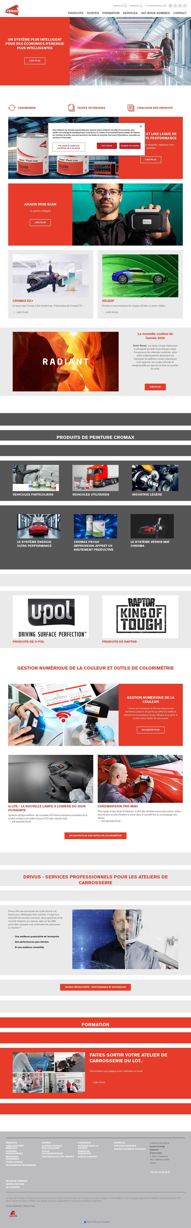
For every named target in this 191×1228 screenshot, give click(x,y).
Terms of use (29, 1206)
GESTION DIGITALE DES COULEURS (52, 1147)
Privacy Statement (14, 1206)
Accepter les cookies (130, 146)
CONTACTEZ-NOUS (159, 1143)
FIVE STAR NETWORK (125, 1146)
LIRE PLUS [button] (34, 60)
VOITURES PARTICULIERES (14, 1152)
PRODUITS (75, 13)
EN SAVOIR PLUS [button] (151, 730)
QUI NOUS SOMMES (155, 13)
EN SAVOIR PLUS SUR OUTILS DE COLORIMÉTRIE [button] (95, 835)
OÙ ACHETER (13, 1187)
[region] (96, 139)
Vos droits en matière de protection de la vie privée (68, 147)
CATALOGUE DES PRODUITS (15, 1147)
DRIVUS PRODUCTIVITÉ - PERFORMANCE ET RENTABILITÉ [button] (95, 987)
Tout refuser (107, 146)
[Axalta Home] (11, 11)
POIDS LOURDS (14, 1162)
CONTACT (180, 13)
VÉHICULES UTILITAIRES (12, 1158)
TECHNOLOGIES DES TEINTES (58, 1157)
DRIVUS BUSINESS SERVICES (130, 1149)
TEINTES (93, 13)
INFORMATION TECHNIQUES (21, 1165)
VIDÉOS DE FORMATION (84, 1152)
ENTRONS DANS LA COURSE (88, 1147)
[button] (125, 5)
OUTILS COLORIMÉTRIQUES (52, 1152)
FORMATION (111, 13)
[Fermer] (141, 126)
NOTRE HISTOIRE (15, 1184)
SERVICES (130, 13)
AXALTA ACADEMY (88, 1157)
